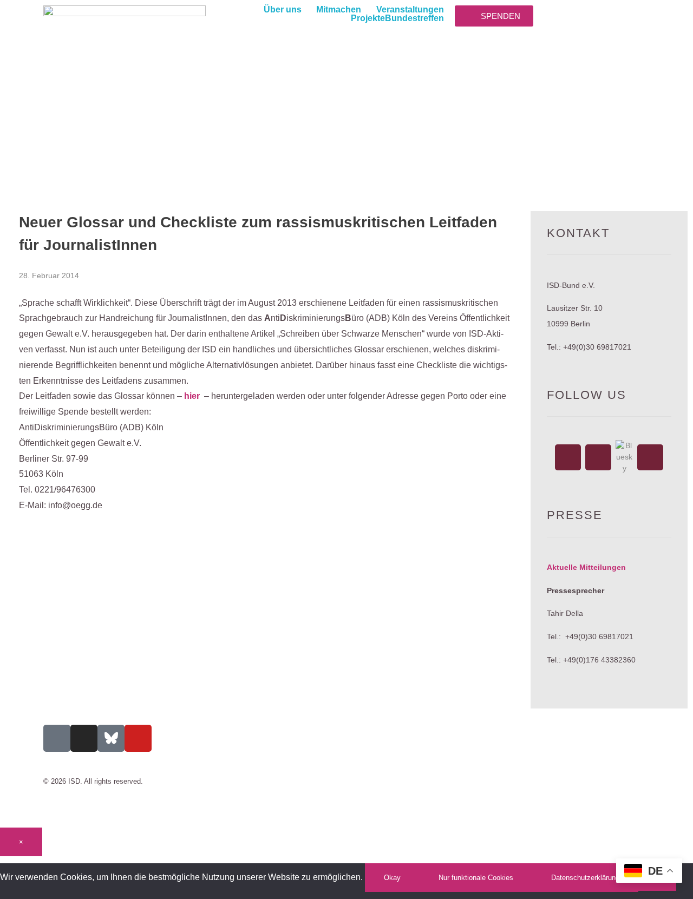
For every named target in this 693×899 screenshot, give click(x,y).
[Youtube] (138, 738)
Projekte (368, 18)
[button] (290, 9)
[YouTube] (650, 457)
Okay (392, 878)
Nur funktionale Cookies (476, 878)
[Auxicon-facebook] (56, 738)
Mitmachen (338, 9)
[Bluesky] (624, 457)
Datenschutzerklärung (585, 878)
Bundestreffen (414, 18)
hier (192, 396)
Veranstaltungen (410, 9)
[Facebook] (568, 457)
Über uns (283, 9)
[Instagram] (598, 457)
